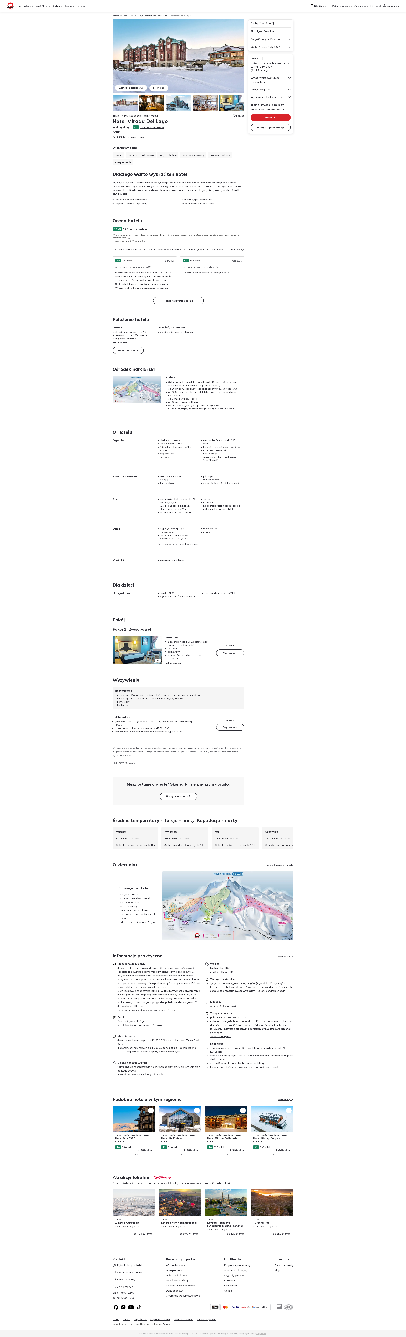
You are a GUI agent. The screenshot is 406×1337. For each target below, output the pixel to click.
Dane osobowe (175, 1290)
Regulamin (261, 1333)
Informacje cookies (183, 1319)
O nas (116, 1319)
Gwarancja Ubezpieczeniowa (183, 1295)
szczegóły (278, 104)
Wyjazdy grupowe (234, 1275)
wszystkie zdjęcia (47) (131, 87)
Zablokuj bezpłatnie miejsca (270, 127)
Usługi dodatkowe (176, 1275)
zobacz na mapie (128, 350)
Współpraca (140, 1319)
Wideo (160, 87)
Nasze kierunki (129, 15)
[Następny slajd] (244, 249)
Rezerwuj (270, 117)
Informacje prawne (206, 1319)
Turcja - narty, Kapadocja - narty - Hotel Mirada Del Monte (225, 1109)
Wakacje (117, 15)
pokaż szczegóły (174, 663)
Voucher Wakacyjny (235, 1270)
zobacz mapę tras (220, 1036)
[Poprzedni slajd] (116, 649)
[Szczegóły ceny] (146, 137)
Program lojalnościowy (237, 1265)
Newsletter (230, 1285)
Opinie (228, 1290)
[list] (129, 238)
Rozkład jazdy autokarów (180, 1285)
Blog (277, 1270)
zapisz (240, 115)
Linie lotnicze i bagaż (178, 1280)
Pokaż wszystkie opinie (178, 300)
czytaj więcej (120, 193)
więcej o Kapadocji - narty (279, 865)
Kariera (126, 1319)
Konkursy (229, 1280)
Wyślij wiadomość (180, 796)
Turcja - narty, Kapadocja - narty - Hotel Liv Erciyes (179, 1109)
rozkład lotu (258, 81)
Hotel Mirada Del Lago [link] (180, 15)
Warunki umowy (175, 1265)
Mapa (154, 115)
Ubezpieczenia (174, 1270)
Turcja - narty (144, 15)
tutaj (261, 1063)
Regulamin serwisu (160, 1319)
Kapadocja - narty (159, 15)
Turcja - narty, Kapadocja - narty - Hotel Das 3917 (133, 1109)
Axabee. (167, 1324)
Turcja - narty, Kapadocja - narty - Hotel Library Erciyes (271, 1109)
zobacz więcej (285, 956)
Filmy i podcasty (283, 1265)
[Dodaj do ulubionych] (151, 1110)
